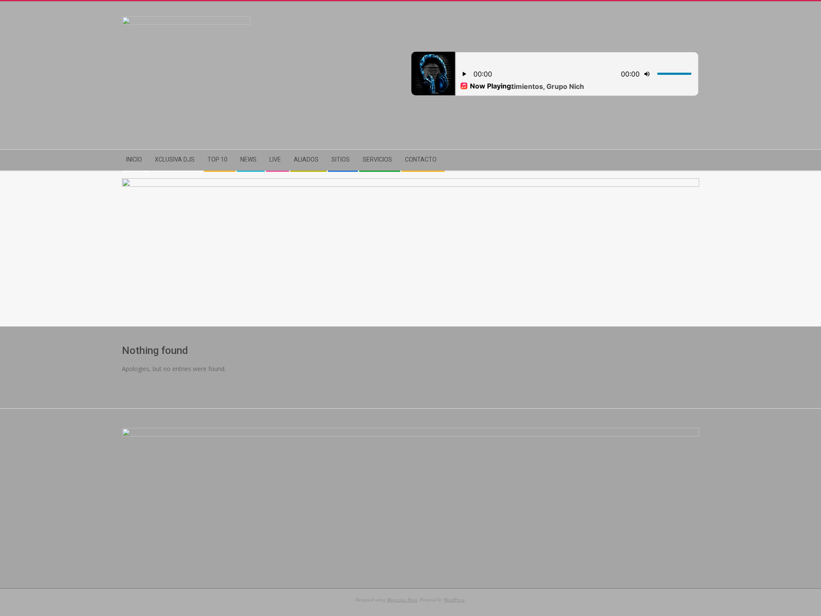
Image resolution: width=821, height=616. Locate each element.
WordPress (454, 599)
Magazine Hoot (402, 599)
